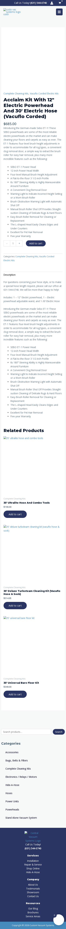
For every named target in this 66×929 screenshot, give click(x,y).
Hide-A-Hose (12, 785)
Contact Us (33, 896)
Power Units (12, 801)
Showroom (33, 892)
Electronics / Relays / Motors (21, 776)
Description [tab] (10, 274)
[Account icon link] (51, 3)
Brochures (33, 912)
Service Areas (33, 916)
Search (58, 731)
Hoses (8, 793)
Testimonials (33, 888)
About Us (33, 884)
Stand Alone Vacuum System (21, 817)
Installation (33, 860)
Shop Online (33, 868)
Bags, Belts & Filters (16, 760)
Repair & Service (33, 864)
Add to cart (35, 243)
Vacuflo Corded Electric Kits (44, 93)
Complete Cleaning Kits (18, 768)
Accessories (11, 752)
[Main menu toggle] (59, 12)
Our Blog (33, 908)
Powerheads (12, 809)
